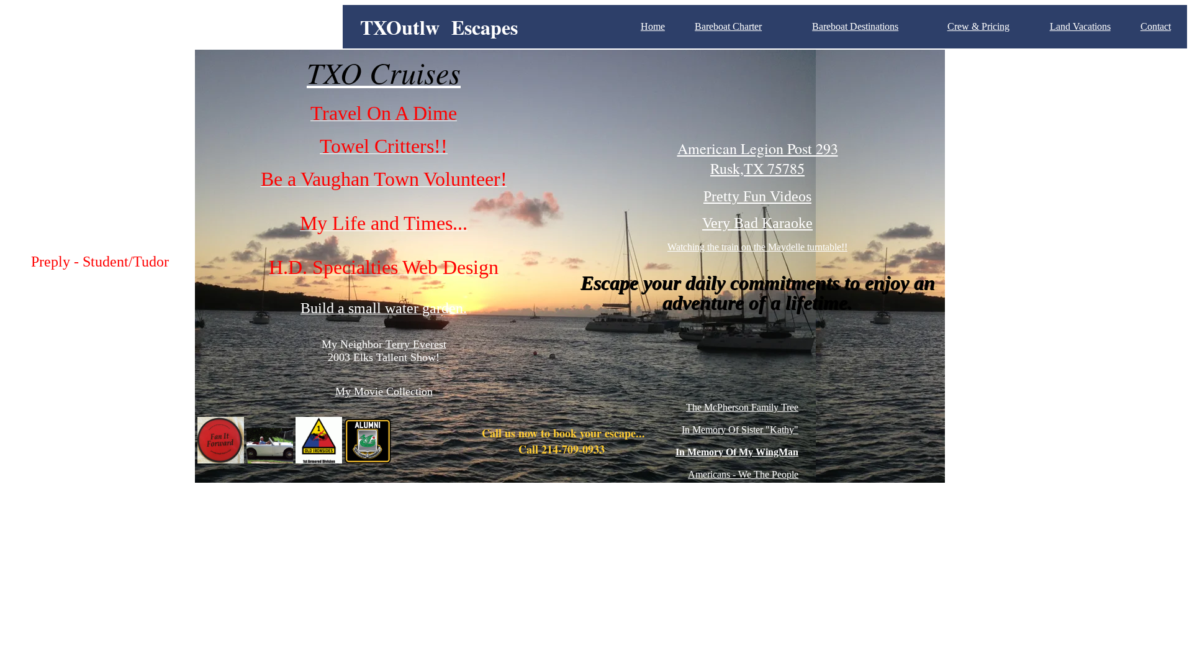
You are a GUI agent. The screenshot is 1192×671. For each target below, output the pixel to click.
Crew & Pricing (978, 26)
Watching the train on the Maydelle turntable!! (757, 247)
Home (653, 26)
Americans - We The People (743, 474)
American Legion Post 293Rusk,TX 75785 (757, 158)
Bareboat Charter (728, 26)
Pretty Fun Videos (757, 196)
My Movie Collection (384, 391)
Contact (1155, 26)
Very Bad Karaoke (757, 223)
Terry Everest (416, 344)
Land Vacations (1080, 26)
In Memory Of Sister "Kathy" (740, 429)
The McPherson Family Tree (742, 407)
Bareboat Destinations (855, 26)
